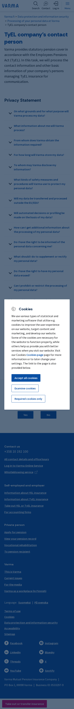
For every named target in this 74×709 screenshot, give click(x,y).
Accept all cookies (26, 378)
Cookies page (34, 355)
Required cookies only (28, 399)
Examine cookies (25, 388)
